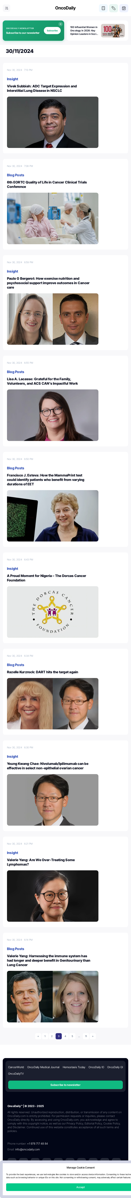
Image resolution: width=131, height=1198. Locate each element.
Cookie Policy (81, 1175)
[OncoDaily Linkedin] (12, 1162)
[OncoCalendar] (123, 8)
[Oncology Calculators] (103, 8)
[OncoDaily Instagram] (46, 1162)
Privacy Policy (45, 1175)
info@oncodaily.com (27, 1149)
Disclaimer (97, 1175)
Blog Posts (15, 175)
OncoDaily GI (115, 1067)
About (31, 1175)
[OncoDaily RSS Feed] (116, 1162)
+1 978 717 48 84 (37, 1143)
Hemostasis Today (74, 1067)
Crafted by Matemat (65, 1184)
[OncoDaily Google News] (104, 1162)
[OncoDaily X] (23, 1162)
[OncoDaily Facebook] (35, 1162)
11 (86, 1036)
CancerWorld (16, 1067)
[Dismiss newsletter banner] (60, 24)
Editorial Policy (63, 1175)
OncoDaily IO (96, 1067)
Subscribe (52, 30)
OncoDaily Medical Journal (43, 1067)
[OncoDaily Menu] (6, 8)
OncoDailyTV (16, 1073)
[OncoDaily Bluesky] (93, 1162)
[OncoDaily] (65, 8)
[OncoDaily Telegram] (81, 1162)
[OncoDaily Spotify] (70, 1162)
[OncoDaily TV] (58, 1162)
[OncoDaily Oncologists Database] (113, 8)
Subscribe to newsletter (65, 1085)
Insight (12, 79)
